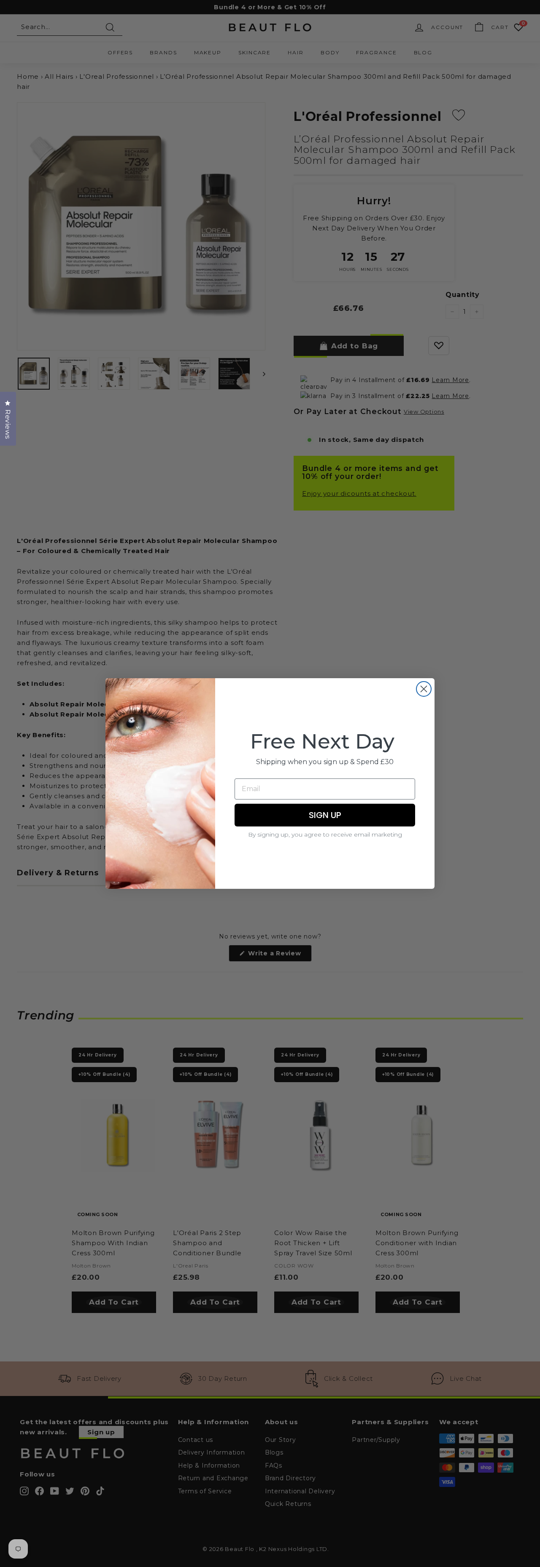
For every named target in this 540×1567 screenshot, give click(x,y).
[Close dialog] (423, 689)
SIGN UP (325, 815)
